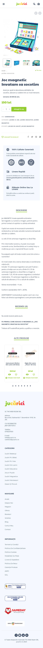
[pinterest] (26, 635)
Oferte (7, 510)
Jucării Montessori (11, 480)
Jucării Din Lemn (11, 465)
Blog (6, 522)
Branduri (8, 514)
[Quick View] (9, 374)
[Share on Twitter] (32, 137)
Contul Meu (9, 526)
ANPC (7, 571)
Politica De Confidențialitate (15, 548)
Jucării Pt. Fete (10, 461)
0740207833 (9, 432)
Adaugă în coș (19, 109)
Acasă (7, 499)
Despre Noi (9, 503)
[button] (3, 4)
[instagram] (19, 635)
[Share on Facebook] (28, 137)
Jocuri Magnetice (27, 126)
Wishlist (8, 518)
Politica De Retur (11, 563)
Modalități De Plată (12, 556)
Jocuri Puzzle (9, 473)
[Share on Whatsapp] (39, 137)
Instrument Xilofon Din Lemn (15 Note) (13, 364)
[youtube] (23, 635)
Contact (8, 529)
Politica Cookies (10, 552)
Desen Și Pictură (11, 484)
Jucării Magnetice (11, 476)
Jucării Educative (8, 73)
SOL (6, 575)
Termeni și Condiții (11, 544)
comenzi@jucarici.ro (12, 440)
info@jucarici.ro (10, 438)
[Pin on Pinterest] (35, 137)
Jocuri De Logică (14, 126)
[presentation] (5, 37)
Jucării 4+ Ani (14, 120)
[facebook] (16, 635)
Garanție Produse (11, 567)
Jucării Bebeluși (10, 454)
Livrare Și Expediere (12, 560)
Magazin (8, 507)
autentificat (15, 328)
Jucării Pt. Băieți (11, 457)
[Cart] (38, 4)
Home (3, 71)
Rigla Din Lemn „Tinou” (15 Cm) (30, 364)
